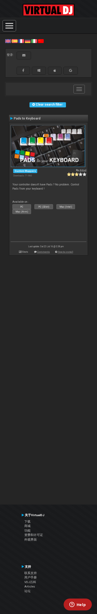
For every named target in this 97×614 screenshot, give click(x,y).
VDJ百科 (30, 582)
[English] (8, 41)
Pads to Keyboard (27, 118)
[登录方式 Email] (24, 55)
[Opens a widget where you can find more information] (77, 605)
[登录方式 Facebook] (23, 70)
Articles (29, 586)
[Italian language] (34, 41)
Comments (43, 251)
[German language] (28, 41)
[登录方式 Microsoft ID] (39, 70)
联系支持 (30, 573)
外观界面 (30, 539)
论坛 (27, 591)
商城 (27, 526)
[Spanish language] (14, 41)
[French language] (21, 41)
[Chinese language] (41, 41)
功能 (27, 530)
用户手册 (30, 577)
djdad (82, 170)
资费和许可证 (33, 535)
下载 (27, 521)
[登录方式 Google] (70, 70)
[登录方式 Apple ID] (55, 70)
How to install (65, 251)
